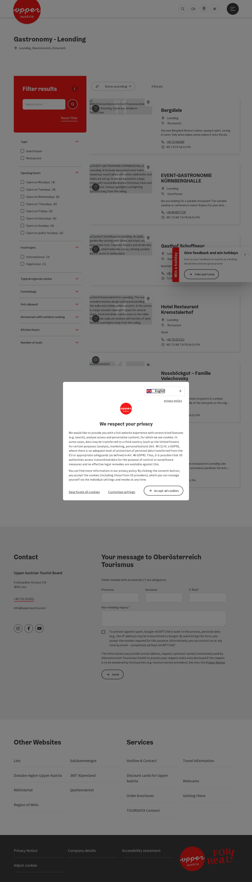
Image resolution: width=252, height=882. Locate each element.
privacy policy (173, 400)
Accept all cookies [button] (166, 490)
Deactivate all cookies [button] (84, 492)
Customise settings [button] (121, 492)
